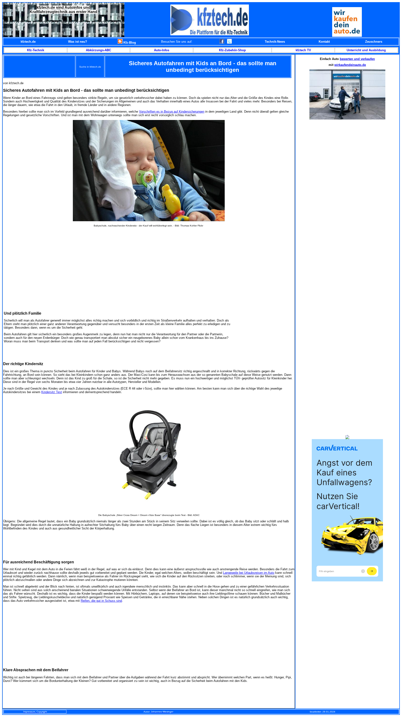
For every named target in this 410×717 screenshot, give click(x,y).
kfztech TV (303, 50)
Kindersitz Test (51, 392)
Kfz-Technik (35, 50)
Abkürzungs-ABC (98, 50)
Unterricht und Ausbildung (366, 50)
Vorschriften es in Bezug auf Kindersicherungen (171, 111)
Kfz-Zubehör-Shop (232, 50)
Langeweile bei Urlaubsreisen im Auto (248, 573)
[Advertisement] (148, 262)
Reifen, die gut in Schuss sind (101, 600)
